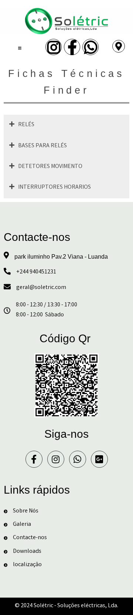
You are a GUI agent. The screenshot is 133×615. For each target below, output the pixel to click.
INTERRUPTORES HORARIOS (54, 187)
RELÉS (26, 125)
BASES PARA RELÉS (42, 146)
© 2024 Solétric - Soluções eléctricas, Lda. (66, 606)
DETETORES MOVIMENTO (50, 166)
